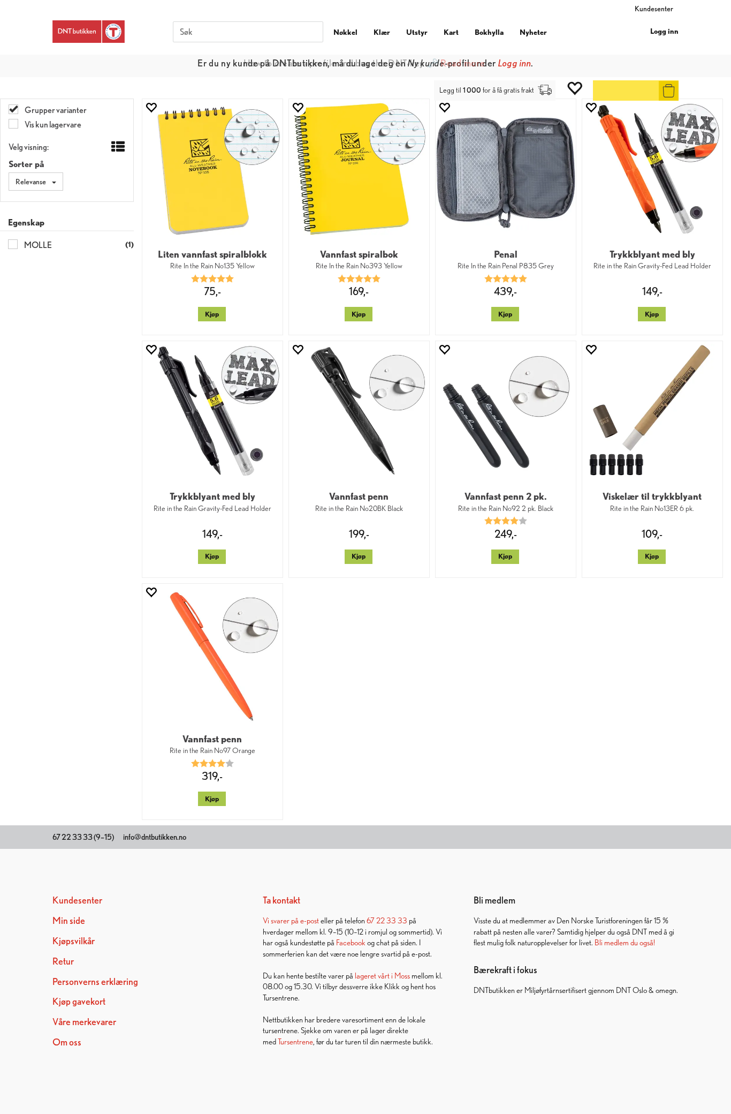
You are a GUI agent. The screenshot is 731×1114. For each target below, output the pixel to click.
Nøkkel (345, 32)
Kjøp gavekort (78, 1001)
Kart (451, 32)
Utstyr (417, 32)
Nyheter (533, 32)
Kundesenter (654, 8)
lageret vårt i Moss (382, 975)
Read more (462, 63)
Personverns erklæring (95, 981)
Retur (63, 961)
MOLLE (37, 245)
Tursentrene (295, 1041)
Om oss (66, 1042)
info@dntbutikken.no (154, 837)
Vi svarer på (281, 920)
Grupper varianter (55, 110)
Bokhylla (489, 32)
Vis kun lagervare (52, 124)
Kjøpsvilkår (73, 940)
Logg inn (664, 31)
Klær (382, 32)
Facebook (351, 942)
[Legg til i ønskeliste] (150, 107)
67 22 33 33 (387, 920)
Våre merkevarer (84, 1021)
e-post (309, 920)
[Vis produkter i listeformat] (117, 147)
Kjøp (212, 314)
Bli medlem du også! (625, 942)
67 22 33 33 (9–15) (83, 837)
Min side (68, 920)
